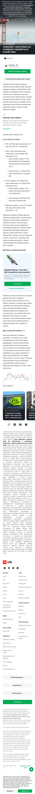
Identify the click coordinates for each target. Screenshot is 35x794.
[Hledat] (26, 20)
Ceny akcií (22, 613)
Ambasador (22, 583)
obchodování (7, 343)
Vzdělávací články (9, 639)
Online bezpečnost (9, 669)
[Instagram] (17, 568)
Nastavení (10, 791)
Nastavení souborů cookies (13, 787)
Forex (4, 594)
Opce (4, 598)
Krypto (5, 587)
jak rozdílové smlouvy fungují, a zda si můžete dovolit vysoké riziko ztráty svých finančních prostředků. (17, 12)
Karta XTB (6, 631)
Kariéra (21, 591)
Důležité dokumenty (25, 625)
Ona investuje (7, 662)
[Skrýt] (17, 18)
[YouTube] (4, 568)
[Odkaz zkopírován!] (9, 424)
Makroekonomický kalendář (9, 657)
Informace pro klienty (23, 637)
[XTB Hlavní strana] (5, 20)
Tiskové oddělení (24, 598)
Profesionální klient (9, 611)
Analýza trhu (7, 643)
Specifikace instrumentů (7, 606)
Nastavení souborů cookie (25, 766)
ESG (20, 617)
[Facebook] (20, 424)
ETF (4, 580)
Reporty (21, 610)
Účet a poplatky (8, 601)
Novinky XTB (23, 580)
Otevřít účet (17, 284)
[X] (26, 424)
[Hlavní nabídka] (31, 20)
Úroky (5, 623)
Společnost (22, 576)
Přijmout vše (25, 791)
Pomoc (5, 665)
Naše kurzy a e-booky (8, 651)
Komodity (6, 583)
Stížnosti (21, 633)
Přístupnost (22, 629)
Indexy (5, 591)
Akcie (5, 331)
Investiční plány (8, 619)
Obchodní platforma (25, 587)
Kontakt (21, 594)
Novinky (21, 606)
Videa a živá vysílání (9, 647)
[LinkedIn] (14, 424)
